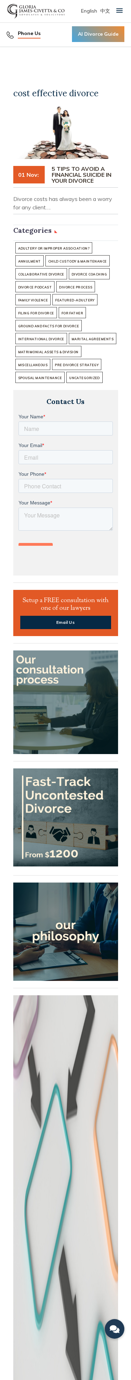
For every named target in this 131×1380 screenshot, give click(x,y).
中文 (105, 11)
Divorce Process (75, 287)
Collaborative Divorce (41, 274)
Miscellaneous (33, 365)
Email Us (65, 622)
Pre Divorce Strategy (77, 365)
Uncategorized (84, 378)
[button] (114, 1329)
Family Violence (33, 300)
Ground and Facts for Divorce (48, 326)
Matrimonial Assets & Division (48, 352)
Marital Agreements (93, 339)
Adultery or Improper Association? (54, 248)
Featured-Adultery (75, 300)
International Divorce (41, 339)
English (89, 11)
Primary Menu (120, 10)
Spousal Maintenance (40, 378)
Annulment (29, 261)
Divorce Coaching (89, 274)
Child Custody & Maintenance (77, 261)
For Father (72, 313)
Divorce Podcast (35, 287)
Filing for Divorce (36, 313)
